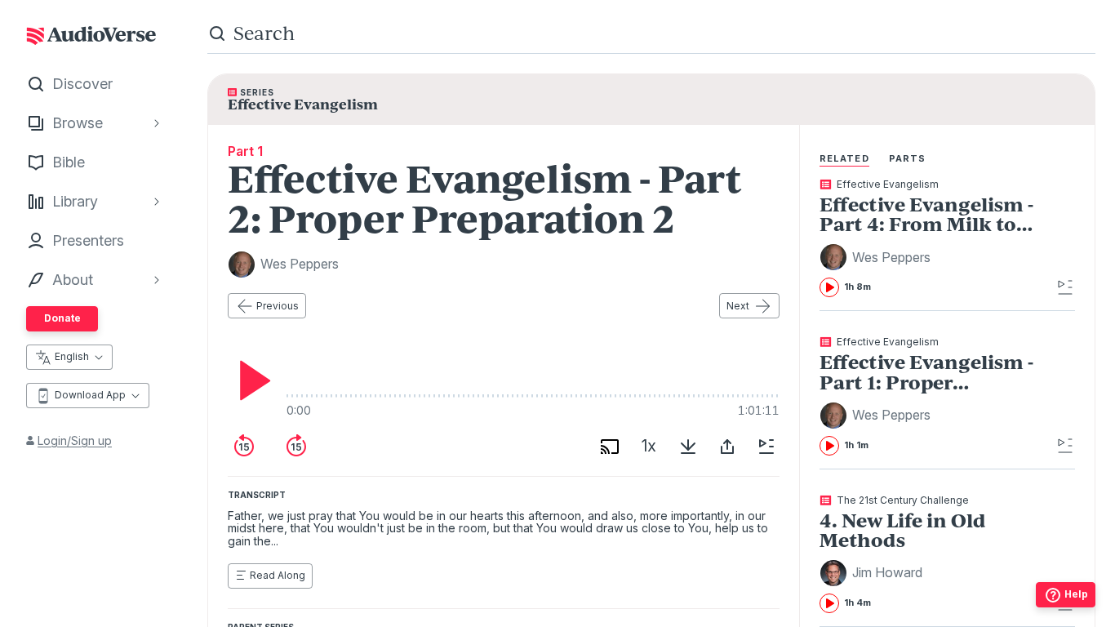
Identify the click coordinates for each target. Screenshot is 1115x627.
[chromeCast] (610, 447)
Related (844, 158)
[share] (727, 447)
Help (1076, 594)
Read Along (277, 575)
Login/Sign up (75, 440)
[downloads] (688, 447)
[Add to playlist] (766, 447)
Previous (277, 306)
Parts (907, 158)
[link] (936, 238)
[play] (250, 380)
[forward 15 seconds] (296, 446)
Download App (90, 395)
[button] (877, 257)
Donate (62, 318)
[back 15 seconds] (244, 446)
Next (737, 306)
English (72, 356)
